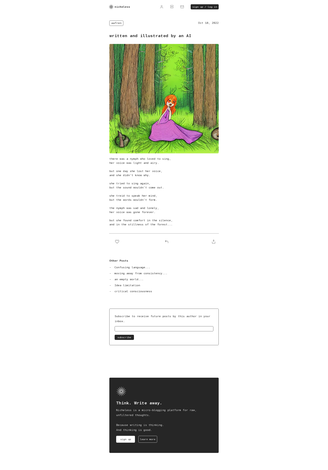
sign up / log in (204, 6)
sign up (125, 439)
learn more (147, 439)
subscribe (124, 337)
